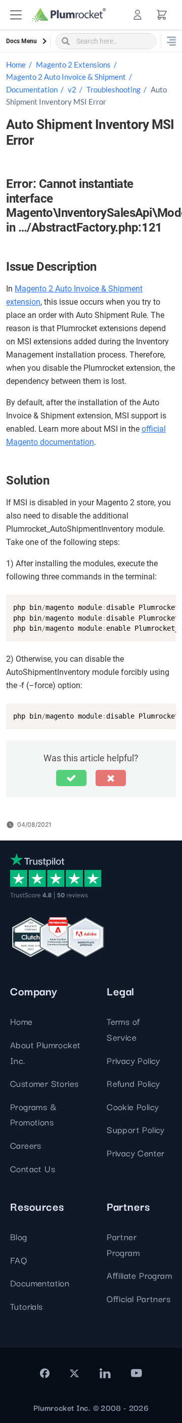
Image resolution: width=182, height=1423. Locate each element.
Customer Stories (44, 1083)
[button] (16, 15)
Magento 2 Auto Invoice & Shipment (66, 76)
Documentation (32, 89)
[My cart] (162, 15)
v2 (72, 89)
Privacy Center (136, 1152)
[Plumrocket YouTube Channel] (136, 1373)
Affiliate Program (139, 1275)
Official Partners (138, 1298)
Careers (25, 1145)
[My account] (137, 15)
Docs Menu (21, 41)
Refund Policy (133, 1083)
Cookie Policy (133, 1106)
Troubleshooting (113, 89)
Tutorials (26, 1306)
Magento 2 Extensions (73, 64)
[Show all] (171, 41)
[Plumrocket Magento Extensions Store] (69, 15)
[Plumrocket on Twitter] (74, 1373)
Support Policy (136, 1129)
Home (16, 64)
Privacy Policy (133, 1060)
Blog (18, 1236)
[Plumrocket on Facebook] (44, 1373)
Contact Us (32, 1168)
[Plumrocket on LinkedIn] (105, 1373)
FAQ (18, 1260)
